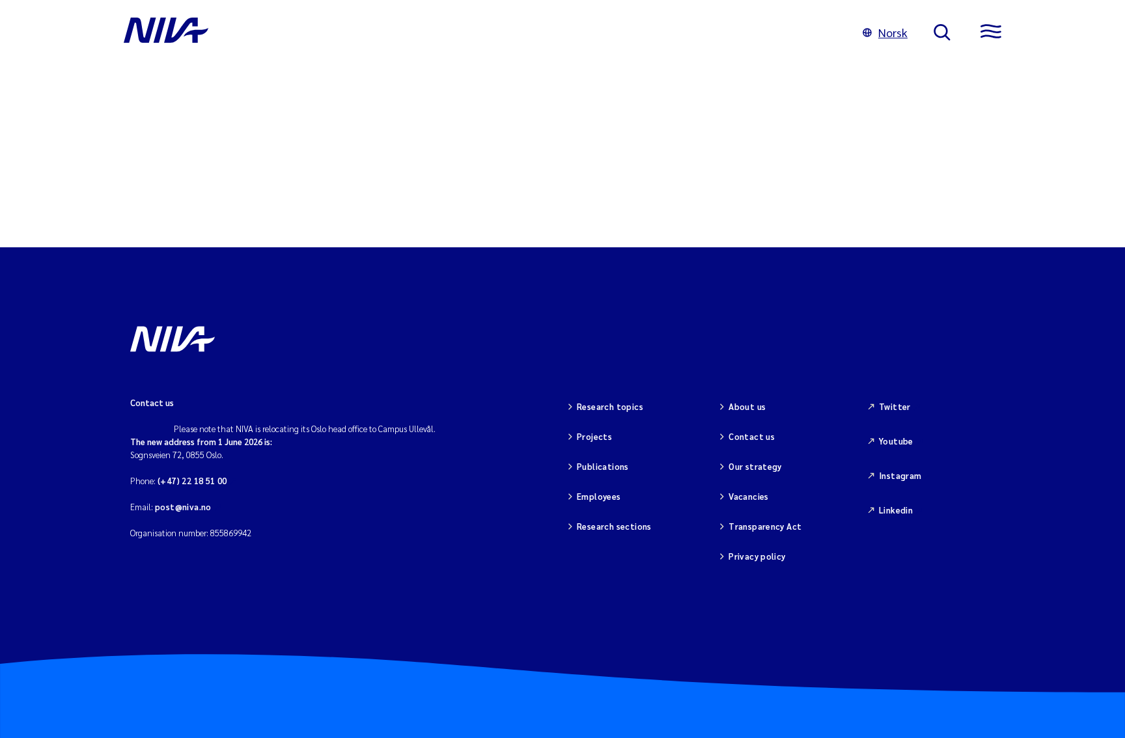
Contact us (752, 436)
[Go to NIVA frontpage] (480, 33)
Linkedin (896, 509)
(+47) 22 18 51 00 (192, 480)
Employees (599, 496)
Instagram (900, 475)
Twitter (895, 406)
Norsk (893, 32)
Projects (594, 436)
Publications (603, 466)
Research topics (610, 406)
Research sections (614, 526)
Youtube (896, 440)
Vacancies (749, 496)
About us (747, 406)
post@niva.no (183, 506)
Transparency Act (765, 526)
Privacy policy (757, 556)
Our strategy (755, 466)
